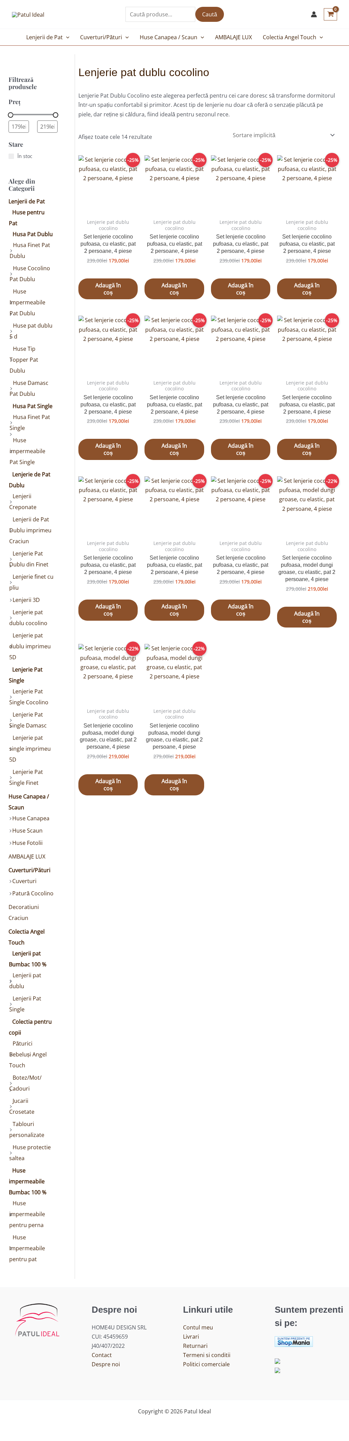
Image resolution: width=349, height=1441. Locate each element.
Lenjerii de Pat (44, 37)
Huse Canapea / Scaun (168, 37)
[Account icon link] (314, 14)
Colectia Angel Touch (289, 37)
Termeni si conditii (206, 1355)
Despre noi (106, 1364)
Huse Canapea (30, 818)
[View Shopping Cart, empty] (330, 14)
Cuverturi (24, 881)
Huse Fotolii (27, 843)
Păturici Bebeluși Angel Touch (28, 1054)
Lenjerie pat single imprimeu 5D (30, 748)
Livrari (191, 1336)
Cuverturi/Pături (101, 37)
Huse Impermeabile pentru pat (27, 1248)
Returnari (195, 1346)
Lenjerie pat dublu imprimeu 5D (30, 646)
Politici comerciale (206, 1364)
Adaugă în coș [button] (108, 289)
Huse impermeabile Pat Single (27, 451)
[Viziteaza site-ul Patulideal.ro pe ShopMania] (294, 1340)
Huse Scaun (27, 830)
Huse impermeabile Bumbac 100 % (27, 1181)
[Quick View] (112, 271)
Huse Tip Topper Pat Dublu (24, 359)
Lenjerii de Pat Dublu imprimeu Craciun (30, 530)
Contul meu (198, 1327)
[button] (66, 37)
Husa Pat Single (32, 406)
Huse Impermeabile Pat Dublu (27, 302)
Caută (209, 14)
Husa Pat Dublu (33, 234)
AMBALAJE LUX (233, 37)
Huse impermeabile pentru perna (27, 1214)
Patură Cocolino (33, 893)
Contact (102, 1355)
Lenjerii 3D (26, 600)
